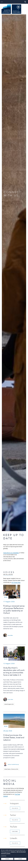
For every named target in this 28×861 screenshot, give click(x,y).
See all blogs (8, 574)
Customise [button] (3, 856)
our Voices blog (16, 582)
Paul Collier (10, 699)
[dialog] (14, 855)
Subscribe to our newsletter (11, 553)
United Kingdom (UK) (9, 704)
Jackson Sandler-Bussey (13, 764)
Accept (20, 859)
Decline (7, 859)
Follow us (15, 808)
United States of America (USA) (11, 769)
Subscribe (15, 831)
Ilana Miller (10, 635)
